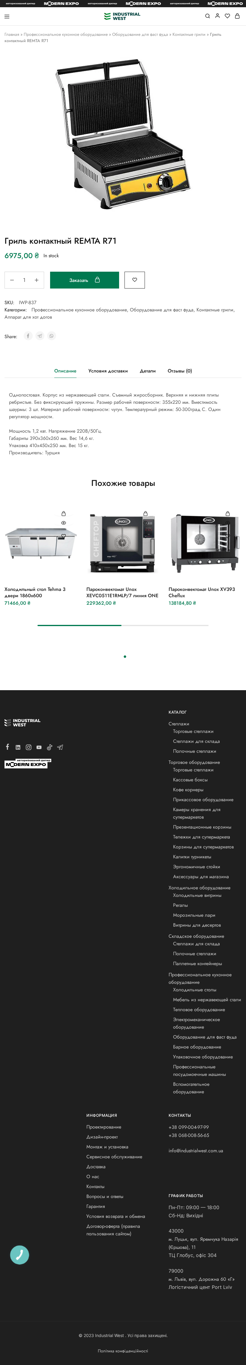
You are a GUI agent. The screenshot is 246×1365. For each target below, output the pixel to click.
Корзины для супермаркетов (203, 846)
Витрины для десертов (197, 925)
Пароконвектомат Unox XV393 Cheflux (202, 592)
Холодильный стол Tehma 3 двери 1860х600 (34, 592)
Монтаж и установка (107, 1146)
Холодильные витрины (197, 895)
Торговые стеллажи (193, 731)
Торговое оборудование (194, 762)
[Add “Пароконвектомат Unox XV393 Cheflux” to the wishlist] (227, 536)
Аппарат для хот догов (28, 316)
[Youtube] (39, 748)
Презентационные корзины (202, 826)
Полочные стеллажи (194, 751)
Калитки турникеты (192, 856)
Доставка (96, 1166)
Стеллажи (179, 723)
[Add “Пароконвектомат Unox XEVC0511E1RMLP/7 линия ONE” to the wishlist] (145, 536)
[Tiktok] (49, 748)
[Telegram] (60, 748)
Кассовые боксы (190, 779)
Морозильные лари (194, 915)
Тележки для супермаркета (201, 836)
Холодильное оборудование (199, 887)
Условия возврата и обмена (115, 1216)
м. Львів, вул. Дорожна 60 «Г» (202, 1279)
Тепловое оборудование (199, 1009)
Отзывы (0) (180, 370)
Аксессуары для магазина (201, 876)
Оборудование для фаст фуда (140, 34)
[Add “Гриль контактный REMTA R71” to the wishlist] (135, 279)
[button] (63, 513)
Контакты (95, 1186)
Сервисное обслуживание (114, 1156)
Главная (11, 34)
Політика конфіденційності (123, 1351)
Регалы (180, 905)
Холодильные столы (194, 989)
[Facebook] (7, 747)
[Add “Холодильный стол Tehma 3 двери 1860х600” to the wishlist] (63, 536)
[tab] (65, 371)
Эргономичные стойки (196, 866)
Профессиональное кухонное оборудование (66, 34)
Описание (65, 370)
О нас (92, 1176)
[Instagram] (28, 748)
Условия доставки (108, 370)
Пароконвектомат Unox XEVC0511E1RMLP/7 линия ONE (122, 592)
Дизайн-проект (102, 1136)
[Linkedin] (18, 748)
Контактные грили (189, 34)
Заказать (79, 280)
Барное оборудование (197, 1046)
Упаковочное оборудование (203, 1056)
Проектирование (103, 1126)
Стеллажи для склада (196, 741)
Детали (148, 370)
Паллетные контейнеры (197, 963)
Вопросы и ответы (104, 1196)
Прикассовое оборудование (203, 799)
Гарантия (95, 1206)
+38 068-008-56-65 (189, 1135)
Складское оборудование (196, 936)
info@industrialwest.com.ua (196, 1150)
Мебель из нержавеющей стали (207, 999)
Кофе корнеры (188, 789)
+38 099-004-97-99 (189, 1127)
